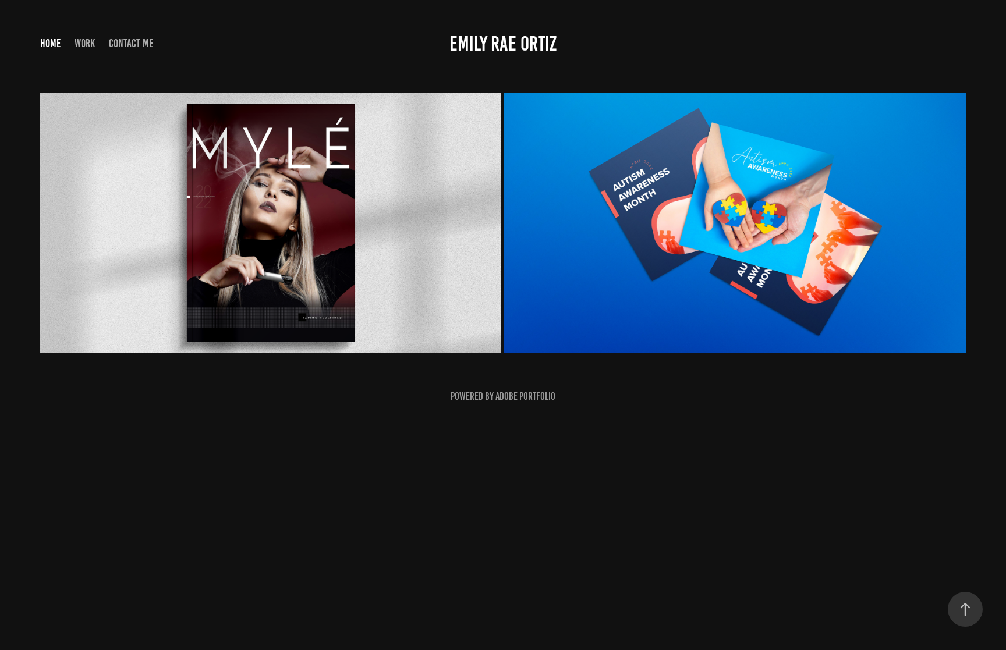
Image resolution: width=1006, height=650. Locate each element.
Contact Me (131, 43)
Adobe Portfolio (525, 396)
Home (50, 43)
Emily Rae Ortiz (503, 44)
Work (85, 43)
